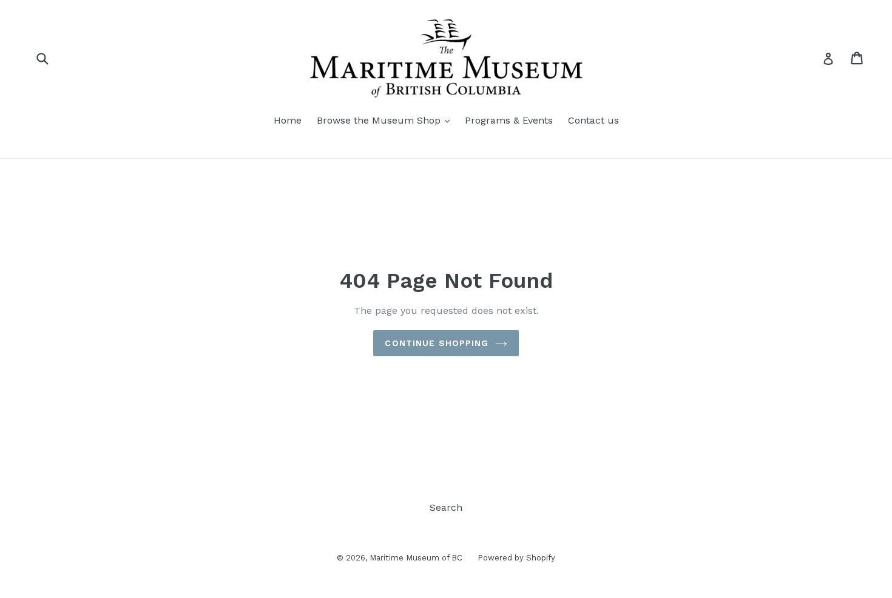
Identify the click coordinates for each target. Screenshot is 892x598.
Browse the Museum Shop (380, 120)
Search (446, 507)
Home (288, 120)
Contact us (593, 120)
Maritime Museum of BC (416, 557)
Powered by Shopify (516, 557)
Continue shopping (436, 343)
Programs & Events (509, 120)
